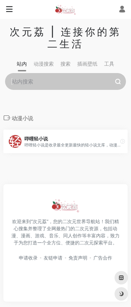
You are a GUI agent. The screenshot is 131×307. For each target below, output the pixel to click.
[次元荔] (65, 9)
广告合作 (102, 258)
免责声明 (78, 258)
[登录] (122, 9)
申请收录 (28, 258)
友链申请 (53, 258)
